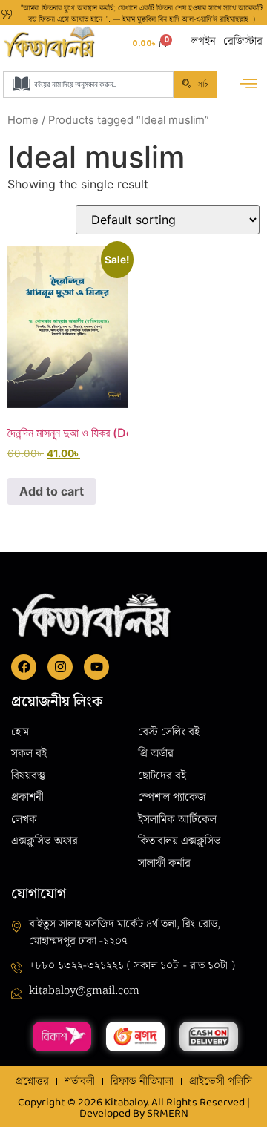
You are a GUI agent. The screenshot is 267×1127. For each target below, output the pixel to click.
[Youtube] (96, 667)
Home (23, 120)
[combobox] (88, 84)
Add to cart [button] (51, 491)
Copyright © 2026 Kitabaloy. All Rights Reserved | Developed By (134, 1108)
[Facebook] (23, 667)
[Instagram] (60, 667)
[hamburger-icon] (248, 85)
